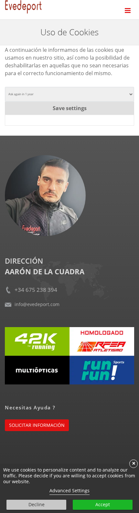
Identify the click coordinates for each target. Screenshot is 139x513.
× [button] (133, 464)
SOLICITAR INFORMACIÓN (37, 425)
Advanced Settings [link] (69, 490)
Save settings (70, 108)
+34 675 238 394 (36, 289)
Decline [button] (36, 504)
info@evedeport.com (37, 304)
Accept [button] (102, 504)
